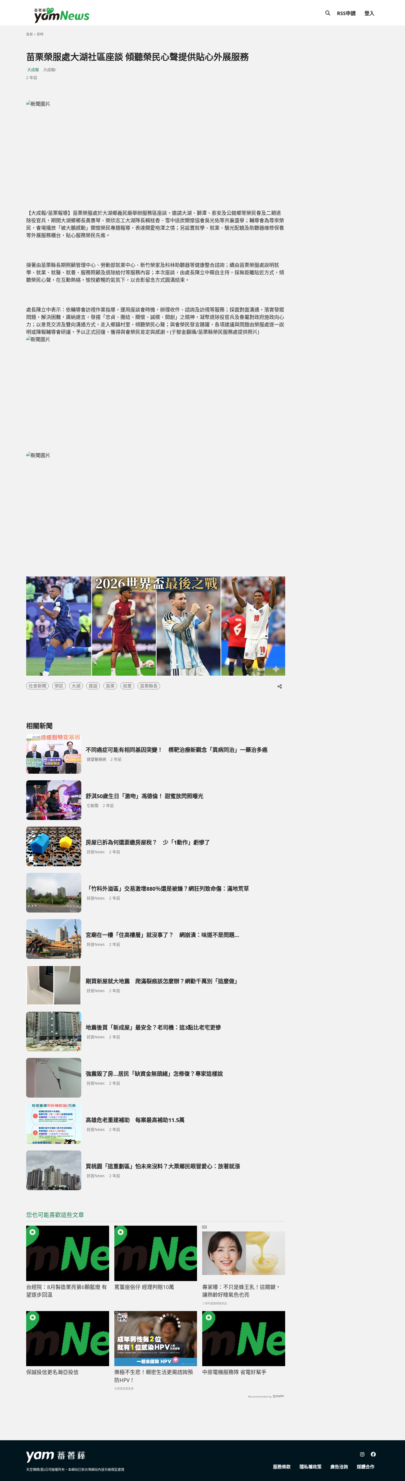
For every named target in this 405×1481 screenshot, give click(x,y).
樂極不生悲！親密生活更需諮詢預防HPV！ (153, 1376)
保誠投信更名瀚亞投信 (52, 1372)
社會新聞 (37, 686)
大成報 (33, 69)
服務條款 (282, 1467)
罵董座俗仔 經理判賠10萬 (144, 1287)
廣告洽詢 (339, 1467)
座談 (93, 686)
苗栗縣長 (149, 686)
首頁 (29, 34)
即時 (40, 34)
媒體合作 (365, 1467)
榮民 (59, 686)
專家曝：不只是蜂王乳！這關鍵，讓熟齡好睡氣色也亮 (241, 1291)
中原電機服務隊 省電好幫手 (234, 1372)
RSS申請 (346, 13)
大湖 (76, 686)
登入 (369, 13)
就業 (127, 686)
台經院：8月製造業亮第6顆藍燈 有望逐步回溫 (66, 1291)
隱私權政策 (310, 1467)
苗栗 (110, 686)
